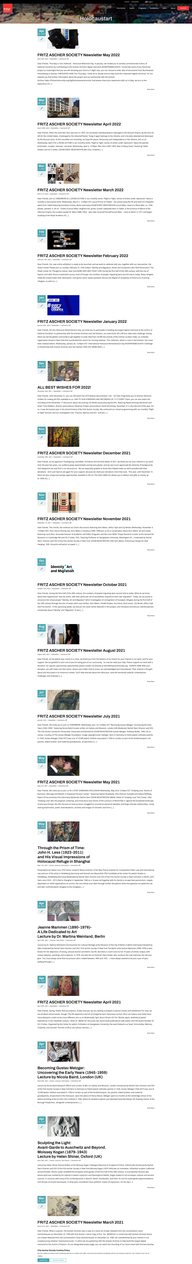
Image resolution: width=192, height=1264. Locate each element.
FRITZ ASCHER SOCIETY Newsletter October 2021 (82, 585)
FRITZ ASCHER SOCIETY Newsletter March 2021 (81, 1222)
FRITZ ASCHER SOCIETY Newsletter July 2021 (79, 716)
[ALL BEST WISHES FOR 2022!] (63, 371)
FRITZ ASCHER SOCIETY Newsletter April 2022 (79, 124)
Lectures (57, 865)
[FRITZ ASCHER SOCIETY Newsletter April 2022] (63, 108)
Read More (150, 89)
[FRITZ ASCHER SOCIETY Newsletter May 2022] (63, 39)
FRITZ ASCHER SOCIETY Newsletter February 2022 (83, 256)
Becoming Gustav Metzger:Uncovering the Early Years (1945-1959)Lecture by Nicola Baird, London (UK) (72, 1072)
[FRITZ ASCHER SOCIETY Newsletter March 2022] (63, 174)
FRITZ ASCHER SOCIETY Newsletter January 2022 (82, 322)
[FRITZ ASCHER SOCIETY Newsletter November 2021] (63, 502)
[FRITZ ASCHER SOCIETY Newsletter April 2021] (63, 986)
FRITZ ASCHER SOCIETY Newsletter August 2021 (81, 650)
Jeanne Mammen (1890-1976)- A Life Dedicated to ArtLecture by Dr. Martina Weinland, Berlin (71, 931)
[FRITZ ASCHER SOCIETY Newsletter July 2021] (63, 700)
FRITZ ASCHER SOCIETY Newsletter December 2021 (84, 453)
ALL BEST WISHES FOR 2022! (64, 387)
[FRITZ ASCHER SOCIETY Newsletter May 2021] (63, 766)
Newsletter (53, 59)
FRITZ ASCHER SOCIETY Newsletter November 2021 (84, 519)
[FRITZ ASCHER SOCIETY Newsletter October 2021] (63, 568)
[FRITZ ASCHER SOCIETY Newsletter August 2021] (63, 634)
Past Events (65, 865)
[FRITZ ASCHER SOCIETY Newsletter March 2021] (63, 1206)
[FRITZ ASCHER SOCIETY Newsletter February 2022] (63, 239)
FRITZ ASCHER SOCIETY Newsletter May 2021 (79, 782)
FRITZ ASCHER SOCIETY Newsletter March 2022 (81, 190)
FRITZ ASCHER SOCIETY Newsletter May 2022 (79, 55)
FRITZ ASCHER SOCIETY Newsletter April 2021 (79, 1002)
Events (52, 865)
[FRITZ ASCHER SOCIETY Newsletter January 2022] (63, 305)
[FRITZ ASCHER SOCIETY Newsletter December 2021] (63, 437)
